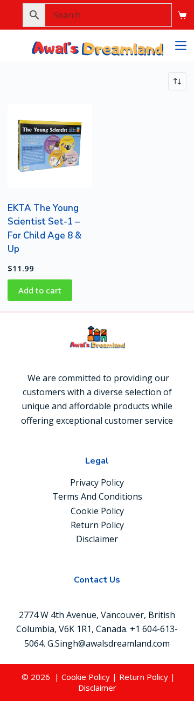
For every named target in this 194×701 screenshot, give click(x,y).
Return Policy (97, 525)
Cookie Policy (97, 511)
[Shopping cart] (182, 15)
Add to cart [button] (39, 290)
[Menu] (180, 45)
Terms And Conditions (97, 496)
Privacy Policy (97, 482)
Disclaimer (97, 539)
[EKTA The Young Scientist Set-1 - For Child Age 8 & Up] (50, 146)
